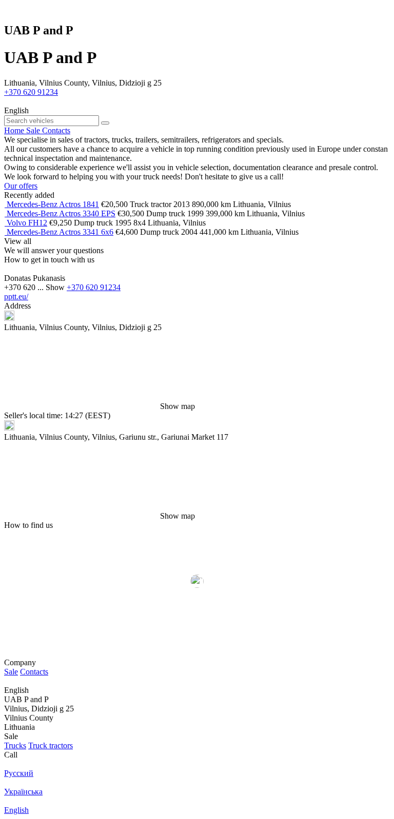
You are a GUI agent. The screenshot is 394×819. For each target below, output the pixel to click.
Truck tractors (50, 745)
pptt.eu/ (16, 296)
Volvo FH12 (27, 222)
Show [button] (56, 287)
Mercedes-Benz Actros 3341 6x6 (60, 232)
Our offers (20, 185)
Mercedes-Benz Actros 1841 (53, 204)
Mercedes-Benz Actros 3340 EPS (61, 213)
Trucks (15, 745)
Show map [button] (177, 406)
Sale (11, 671)
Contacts (34, 671)
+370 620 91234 (31, 92)
